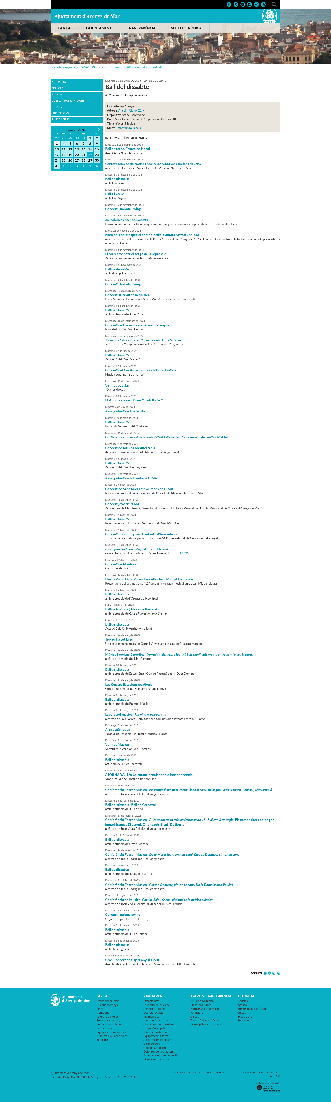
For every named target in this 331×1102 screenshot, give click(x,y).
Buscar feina (61, 119)
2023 (129, 67)
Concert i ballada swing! (123, 914)
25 (64, 160)
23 (97, 154)
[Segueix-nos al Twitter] (235, 4)
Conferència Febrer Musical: (188, 789)
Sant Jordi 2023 (178, 553)
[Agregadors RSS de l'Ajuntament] (263, 4)
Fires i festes (104, 1028)
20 (77, 154)
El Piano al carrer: (135, 400)
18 (64, 154)
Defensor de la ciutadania (159, 1051)
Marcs (102, 67)
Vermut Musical (117, 744)
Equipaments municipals (111, 1032)
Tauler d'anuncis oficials (205, 1020)
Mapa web (273, 1072)
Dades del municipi (108, 1001)
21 (83, 154)
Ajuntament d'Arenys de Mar (87, 16)
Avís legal (196, 1072)
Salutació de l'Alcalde (156, 1005)
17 (57, 154)
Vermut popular (117, 385)
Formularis (196, 1012)
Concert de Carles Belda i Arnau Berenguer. (138, 324)
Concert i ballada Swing (123, 208)
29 (90, 160)
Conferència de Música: (159, 899)
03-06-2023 (87, 67)
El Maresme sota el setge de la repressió (135, 253)
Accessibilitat (245, 1072)
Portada (56, 67)
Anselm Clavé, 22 (130, 110)
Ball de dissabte (117, 178)
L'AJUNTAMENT (98, 27)
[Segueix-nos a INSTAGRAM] (249, 4)
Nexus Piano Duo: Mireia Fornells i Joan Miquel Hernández (150, 578)
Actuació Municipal (202, 1001)
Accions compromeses (157, 1040)
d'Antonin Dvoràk (137, 549)
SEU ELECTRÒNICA (186, 27)
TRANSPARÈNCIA (141, 27)
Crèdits (275, 1075)
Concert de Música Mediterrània (130, 447)
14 (83, 149)
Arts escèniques (117, 729)
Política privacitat (220, 1072)
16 (97, 149)
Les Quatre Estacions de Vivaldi (129, 684)
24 (57, 160)
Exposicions (60, 113)
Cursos (57, 107)
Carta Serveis (151, 1043)
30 (97, 160)
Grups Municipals (154, 1028)
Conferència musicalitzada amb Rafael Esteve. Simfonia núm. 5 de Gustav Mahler (166, 436)
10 (57, 149)
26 (70, 160)
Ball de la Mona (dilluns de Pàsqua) (131, 609)
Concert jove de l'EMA (122, 503)
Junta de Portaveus (155, 1032)
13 (77, 149)
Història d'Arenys (107, 1005)
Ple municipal (151, 1016)
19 (70, 154)
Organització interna (156, 1059)
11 (64, 149)
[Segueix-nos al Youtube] (242, 4)
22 (90, 154)
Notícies (57, 88)
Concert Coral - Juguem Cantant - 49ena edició (141, 533)
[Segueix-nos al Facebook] (228, 4)
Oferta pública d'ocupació (206, 1024)
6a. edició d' (126, 219)
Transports (103, 1012)
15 (90, 149)
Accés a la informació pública (161, 1055)
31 (57, 166)
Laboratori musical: (135, 714)
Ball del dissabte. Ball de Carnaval (130, 804)
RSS (261, 1072)
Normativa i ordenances (205, 1009)
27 (77, 160)
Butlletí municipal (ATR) (68, 100)
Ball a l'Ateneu (116, 193)
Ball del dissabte (117, 310)
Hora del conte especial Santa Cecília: (152, 234)
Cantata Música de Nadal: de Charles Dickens (153, 163)
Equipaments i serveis (156, 1036)
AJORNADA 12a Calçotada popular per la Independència (149, 774)
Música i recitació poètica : (180, 654)
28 (83, 160)
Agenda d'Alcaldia (154, 1009)
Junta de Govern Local (157, 1020)
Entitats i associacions (110, 1024)
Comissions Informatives (158, 1024)
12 (70, 149)
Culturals (117, 67)
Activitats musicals (149, 67)
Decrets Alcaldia (153, 1012)
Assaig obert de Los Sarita (125, 411)
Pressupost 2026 (200, 1005)
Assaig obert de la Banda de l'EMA (131, 477)
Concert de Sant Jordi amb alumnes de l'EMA (139, 488)
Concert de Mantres (120, 564)
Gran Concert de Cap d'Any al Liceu (132, 959)
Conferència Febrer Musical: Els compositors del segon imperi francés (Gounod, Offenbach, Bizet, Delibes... (189, 822)
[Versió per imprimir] (278, 973)
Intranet (179, 1072)
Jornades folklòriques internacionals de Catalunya (143, 339)
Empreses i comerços (110, 1020)
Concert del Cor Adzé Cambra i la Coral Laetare (141, 370)
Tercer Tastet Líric (119, 639)
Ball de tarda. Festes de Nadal (127, 148)
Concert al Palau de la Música (127, 294)
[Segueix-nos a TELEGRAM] (256, 4)
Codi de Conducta (154, 1047)
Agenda (70, 67)
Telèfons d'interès (107, 1016)
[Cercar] (274, 4)
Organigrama (151, 1001)
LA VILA (64, 27)
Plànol (100, 1009)
